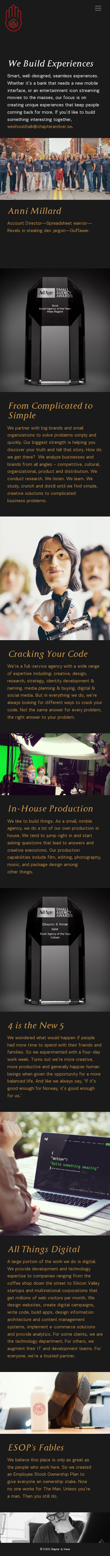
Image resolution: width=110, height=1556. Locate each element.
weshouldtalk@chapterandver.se (39, 127)
